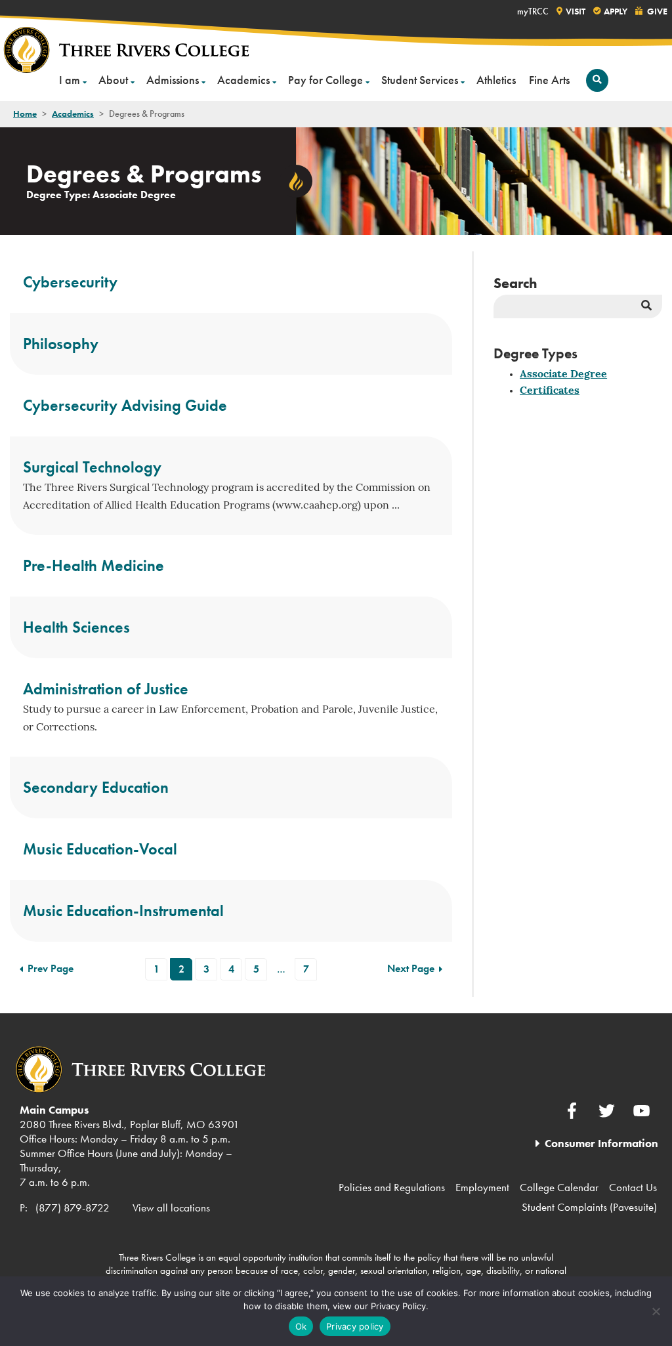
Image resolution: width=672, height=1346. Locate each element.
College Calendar (559, 1187)
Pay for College (325, 79)
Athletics (496, 79)
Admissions (172, 79)
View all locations (171, 1207)
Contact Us (633, 1187)
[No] (655, 1311)
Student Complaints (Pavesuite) (589, 1207)
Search (515, 283)
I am (69, 79)
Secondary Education (96, 787)
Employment (482, 1187)
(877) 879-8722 (72, 1207)
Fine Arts (549, 79)
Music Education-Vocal (100, 849)
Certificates (549, 391)
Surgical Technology (92, 467)
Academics (243, 79)
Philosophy (60, 343)
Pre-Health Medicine (93, 565)
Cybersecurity (70, 282)
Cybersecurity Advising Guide (125, 405)
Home (25, 113)
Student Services (419, 79)
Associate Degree (563, 374)
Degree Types (536, 353)
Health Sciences (76, 627)
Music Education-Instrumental (123, 910)
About (113, 79)
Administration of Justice (105, 689)
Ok (301, 1326)
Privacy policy (355, 1326)
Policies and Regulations (392, 1187)
